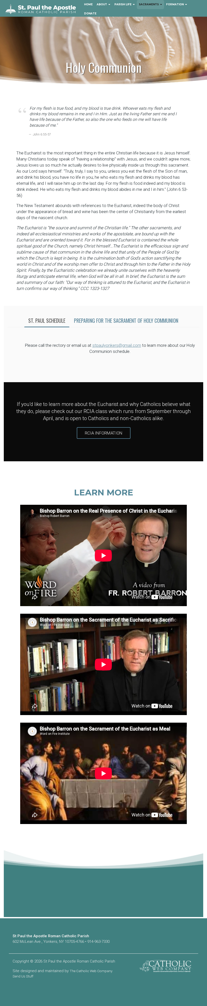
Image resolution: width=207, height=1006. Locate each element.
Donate (90, 13)
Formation (175, 4)
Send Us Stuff (23, 976)
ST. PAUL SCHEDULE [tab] (46, 320)
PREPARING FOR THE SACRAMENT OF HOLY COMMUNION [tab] (126, 320)
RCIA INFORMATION (103, 433)
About (102, 4)
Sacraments (149, 4)
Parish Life (123, 4)
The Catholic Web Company (91, 971)
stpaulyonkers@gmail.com (116, 345)
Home (88, 4)
